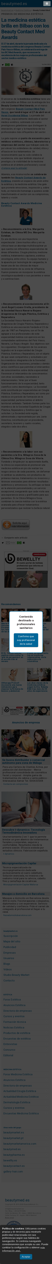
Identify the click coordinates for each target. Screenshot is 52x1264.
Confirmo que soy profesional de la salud (26, 640)
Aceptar (26, 1256)
